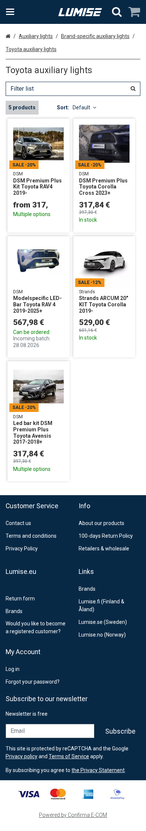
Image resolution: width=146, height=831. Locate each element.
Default (81, 107)
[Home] (80, 12)
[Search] (117, 12)
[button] (98, 770)
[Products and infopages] (12, 12)
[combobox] (73, 89)
